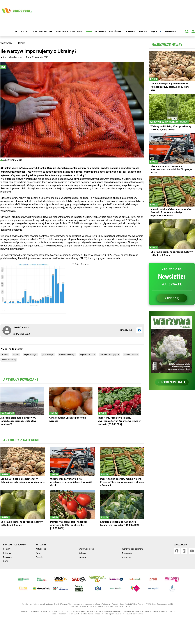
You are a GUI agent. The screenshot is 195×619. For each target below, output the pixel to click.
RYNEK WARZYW (47, 355)
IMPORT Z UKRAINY (131, 355)
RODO (6, 561)
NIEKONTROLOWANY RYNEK (109, 355)
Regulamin (7, 557)
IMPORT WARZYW (30, 355)
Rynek (89, 31)
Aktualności (22, 31)
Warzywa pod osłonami (69, 31)
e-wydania (171, 31)
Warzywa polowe (42, 31)
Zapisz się (172, 298)
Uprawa (142, 31)
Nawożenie (115, 31)
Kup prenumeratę (172, 382)
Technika (129, 31)
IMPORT (16, 355)
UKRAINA (5, 355)
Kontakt (6, 549)
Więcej (154, 31)
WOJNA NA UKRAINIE (87, 355)
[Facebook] (139, 330)
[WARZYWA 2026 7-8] (171, 344)
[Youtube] (192, 551)
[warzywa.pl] (16, 10)
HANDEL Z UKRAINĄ (9, 360)
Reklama (7, 553)
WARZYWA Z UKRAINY (66, 355)
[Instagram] (184, 551)
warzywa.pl (6, 43)
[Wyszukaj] (187, 31)
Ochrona (100, 31)
